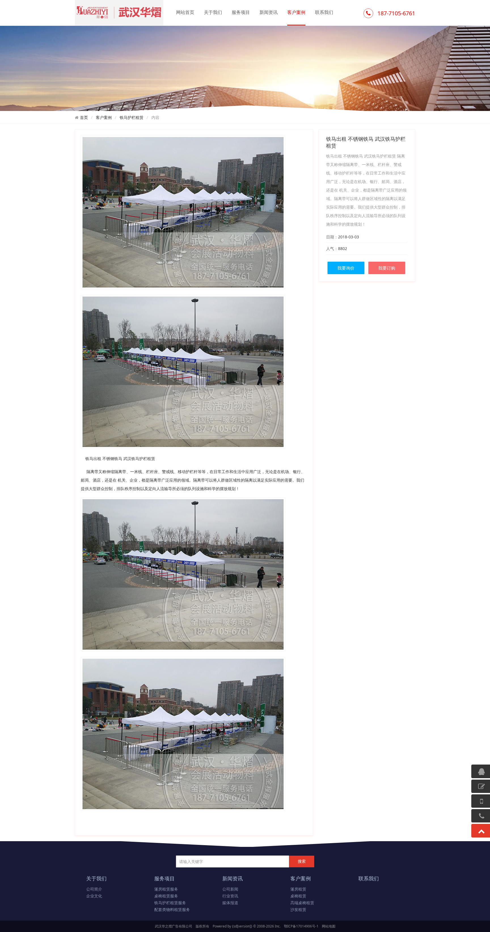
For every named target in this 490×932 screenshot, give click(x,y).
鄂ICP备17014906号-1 (301, 926)
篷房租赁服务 (166, 889)
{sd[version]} (242, 926)
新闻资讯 (268, 12)
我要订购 (386, 268)
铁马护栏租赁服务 (170, 903)
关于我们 (213, 12)
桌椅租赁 (298, 896)
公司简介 (94, 889)
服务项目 (241, 12)
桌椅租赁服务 (166, 896)
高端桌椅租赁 (302, 903)
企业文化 (94, 896)
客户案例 (296, 12)
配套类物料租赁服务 (172, 910)
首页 (84, 117)
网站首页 (185, 12)
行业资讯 (230, 896)
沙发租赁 (298, 910)
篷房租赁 (298, 889)
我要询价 (345, 268)
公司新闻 (230, 889)
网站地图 (328, 926)
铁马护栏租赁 (131, 117)
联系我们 (324, 12)
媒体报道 (230, 903)
